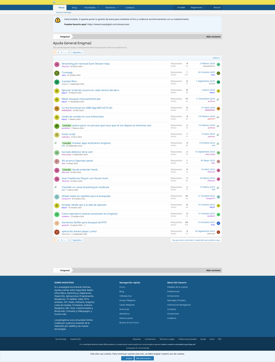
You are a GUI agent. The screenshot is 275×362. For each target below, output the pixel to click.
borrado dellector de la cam (77, 151)
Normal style (60, 339)
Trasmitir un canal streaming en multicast (85, 187)
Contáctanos (150, 339)
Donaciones (173, 313)
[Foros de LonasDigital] (55, 37)
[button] (98, 7)
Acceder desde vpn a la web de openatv (84, 204)
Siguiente (77, 52)
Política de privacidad (187, 339)
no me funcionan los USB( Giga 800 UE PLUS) (87, 107)
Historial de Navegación (179, 304)
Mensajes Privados (176, 300)
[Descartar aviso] (219, 19)
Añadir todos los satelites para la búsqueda (86, 196)
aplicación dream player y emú (79, 231)
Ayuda (203, 339)
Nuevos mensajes (63, 12)
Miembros (110, 7)
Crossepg (67, 72)
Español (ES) (75, 339)
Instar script (68, 134)
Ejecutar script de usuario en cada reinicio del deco (90, 90)
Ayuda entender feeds (85, 169)
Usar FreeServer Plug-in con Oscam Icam (85, 178)
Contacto (171, 309)
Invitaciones (173, 295)
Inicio (211, 339)
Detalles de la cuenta (177, 286)
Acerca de (124, 309)
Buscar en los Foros (129, 322)
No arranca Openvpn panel (77, 160)
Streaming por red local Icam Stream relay (86, 63)
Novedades (90, 7)
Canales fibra (69, 81)
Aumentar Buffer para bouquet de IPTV (84, 222)
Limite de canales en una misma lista (83, 116)
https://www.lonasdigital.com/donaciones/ (108, 24)
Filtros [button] (215, 58)
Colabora (129, 7)
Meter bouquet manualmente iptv (81, 98)
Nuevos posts (126, 318)
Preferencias (173, 291)
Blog (74, 7)
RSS (219, 339)
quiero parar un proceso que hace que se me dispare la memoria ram (111, 125)
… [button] (65, 52)
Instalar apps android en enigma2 (91, 143)
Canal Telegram (127, 304)
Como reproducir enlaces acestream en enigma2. (90, 213)
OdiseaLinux (125, 295)
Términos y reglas (166, 339)
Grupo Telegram (127, 300)
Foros (61, 7)
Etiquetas (136, 339)
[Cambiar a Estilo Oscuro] (207, 7)
